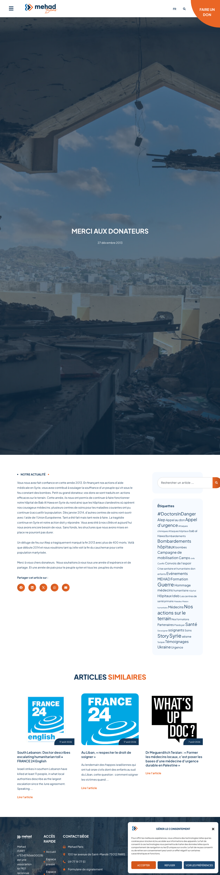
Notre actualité (33, 474)
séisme (186, 636)
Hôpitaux (164, 596)
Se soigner (162, 630)
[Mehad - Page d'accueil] (41, 8)
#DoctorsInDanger (176, 513)
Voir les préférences (199, 865)
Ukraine (164, 646)
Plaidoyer (179, 624)
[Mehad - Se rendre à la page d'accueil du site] (24, 836)
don (192, 568)
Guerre (165, 584)
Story (163, 636)
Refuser (169, 865)
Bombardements (175, 536)
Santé (191, 624)
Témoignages (177, 641)
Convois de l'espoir (178, 563)
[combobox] (185, 482)
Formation (179, 579)
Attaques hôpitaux (178, 531)
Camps (184, 558)
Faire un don (207, 12)
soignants (176, 630)
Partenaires (165, 625)
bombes (181, 547)
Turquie (161, 642)
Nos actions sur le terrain (175, 612)
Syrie (175, 635)
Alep (161, 519)
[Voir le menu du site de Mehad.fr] (11, 8)
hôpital (192, 590)
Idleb (176, 596)
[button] (213, 829)
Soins (188, 630)
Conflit (160, 563)
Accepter (143, 865)
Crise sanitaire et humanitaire (173, 568)
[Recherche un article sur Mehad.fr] (184, 9)
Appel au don (175, 520)
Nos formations (180, 619)
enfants (161, 573)
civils (193, 558)
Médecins (176, 607)
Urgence (177, 647)
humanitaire (181, 590)
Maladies (178, 601)
